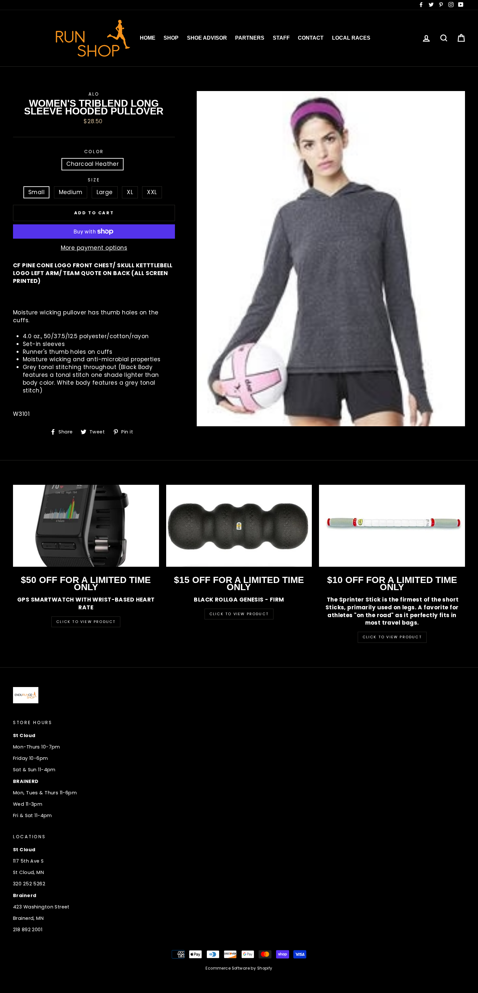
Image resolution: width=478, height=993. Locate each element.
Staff (281, 38)
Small (36, 192)
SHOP (171, 38)
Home (147, 38)
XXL (152, 192)
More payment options (94, 248)
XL (130, 192)
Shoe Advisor (207, 38)
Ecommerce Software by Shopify (239, 968)
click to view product (392, 637)
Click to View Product (85, 621)
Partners (249, 38)
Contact (311, 38)
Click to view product (239, 613)
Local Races (351, 38)
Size (94, 180)
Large (105, 192)
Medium (71, 192)
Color (94, 152)
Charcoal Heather (92, 164)
